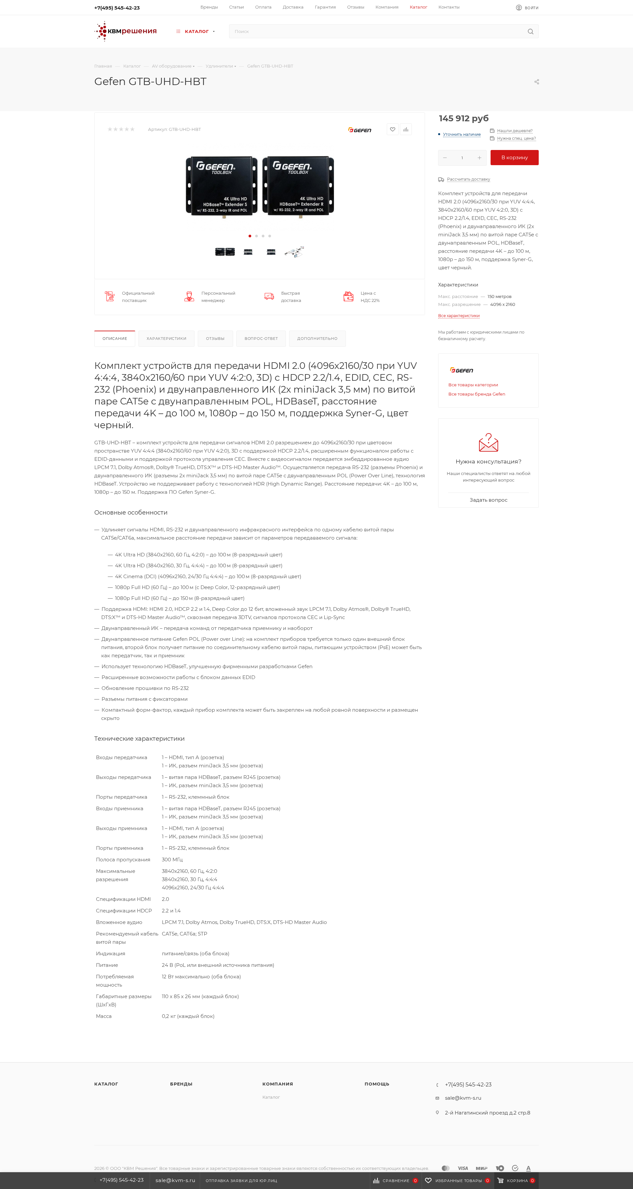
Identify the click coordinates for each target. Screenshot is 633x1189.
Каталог (106, 1083)
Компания (277, 1083)
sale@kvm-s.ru (463, 1098)
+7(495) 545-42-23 (117, 8)
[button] (250, 236)
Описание (115, 338)
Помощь (377, 1083)
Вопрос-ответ (261, 338)
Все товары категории (473, 384)
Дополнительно (317, 338)
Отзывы (215, 338)
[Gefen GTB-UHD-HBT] (259, 187)
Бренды (181, 1083)
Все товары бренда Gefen (476, 394)
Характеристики (166, 338)
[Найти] (531, 31)
